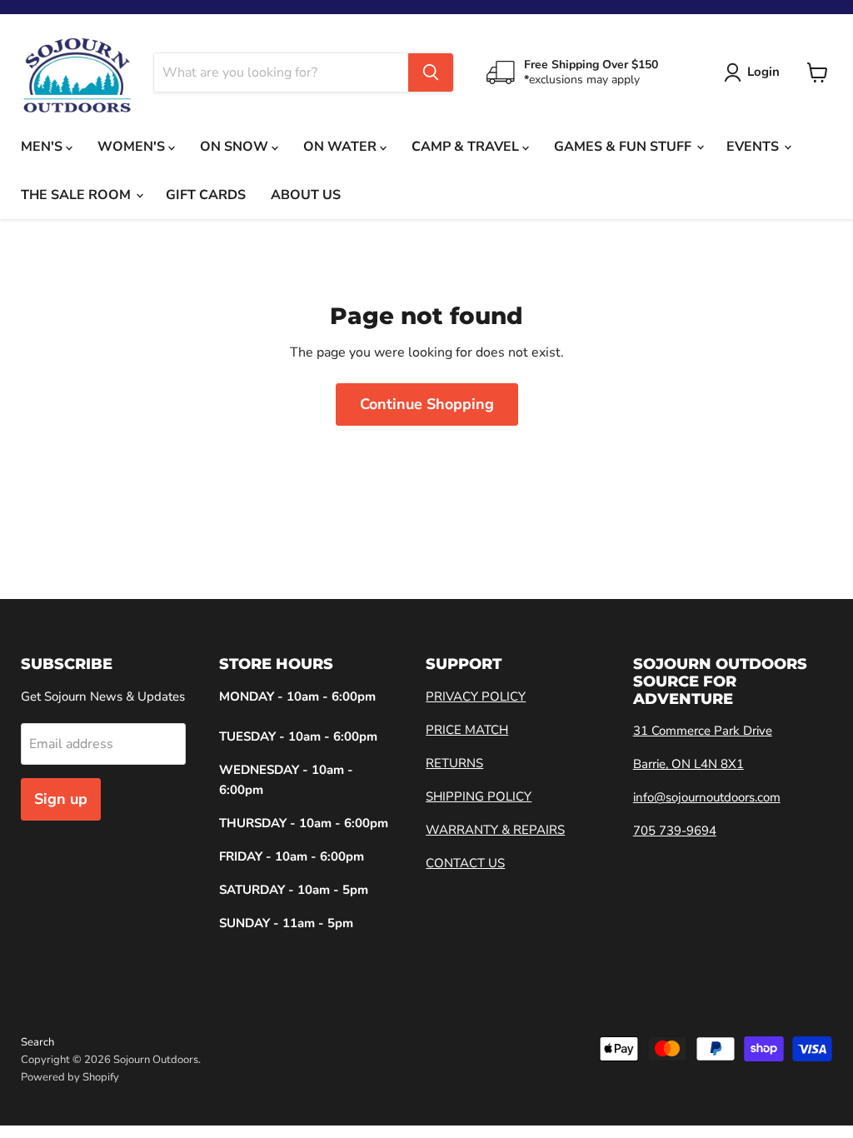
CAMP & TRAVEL (467, 146)
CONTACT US (465, 863)
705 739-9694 (674, 830)
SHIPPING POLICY (478, 796)
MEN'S (43, 146)
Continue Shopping (427, 404)
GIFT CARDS (206, 195)
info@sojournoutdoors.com (707, 797)
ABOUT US (306, 195)
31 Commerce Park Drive (702, 730)
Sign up (60, 799)
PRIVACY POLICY (476, 696)
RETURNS (454, 763)
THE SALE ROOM (77, 195)
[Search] (430, 72)
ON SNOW (236, 146)
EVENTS (754, 146)
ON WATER (341, 146)
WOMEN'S (132, 146)
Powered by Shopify (70, 1077)
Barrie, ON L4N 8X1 (688, 764)
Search (37, 1042)
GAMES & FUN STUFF (624, 146)
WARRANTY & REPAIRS (495, 829)
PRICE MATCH (467, 729)
